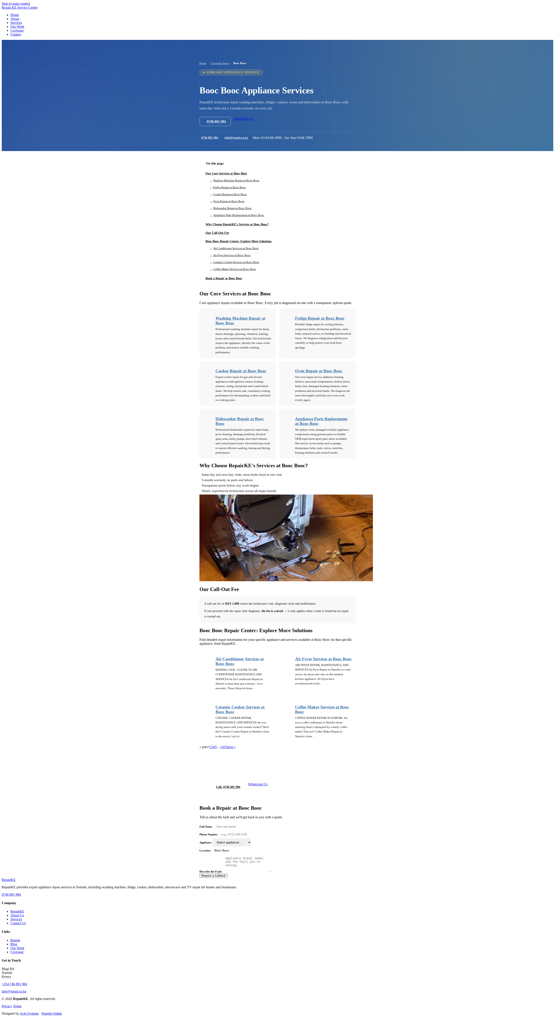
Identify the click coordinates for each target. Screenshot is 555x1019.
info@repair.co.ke (236, 137)
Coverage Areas (220, 63)
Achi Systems (29, 1013)
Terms (17, 1006)
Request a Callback (213, 875)
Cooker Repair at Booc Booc (240, 371)
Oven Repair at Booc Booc (318, 371)
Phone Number (208, 834)
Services (16, 919)
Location (205, 850)
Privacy (7, 1006)
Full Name (205, 826)
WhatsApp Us (243, 118)
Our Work (17, 948)
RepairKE (17, 911)
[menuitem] (14, 15)
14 (222, 747)
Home (202, 63)
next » (231, 747)
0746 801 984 (209, 137)
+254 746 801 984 (14, 984)
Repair (9, 880)
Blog (13, 944)
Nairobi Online (51, 1013)
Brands (15, 940)
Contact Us (18, 923)
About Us (17, 915)
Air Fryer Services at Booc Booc (323, 659)
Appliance (205, 842)
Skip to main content (16, 3)
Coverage (17, 952)
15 (225, 747)
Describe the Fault (210, 871)
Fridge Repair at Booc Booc (319, 318)
